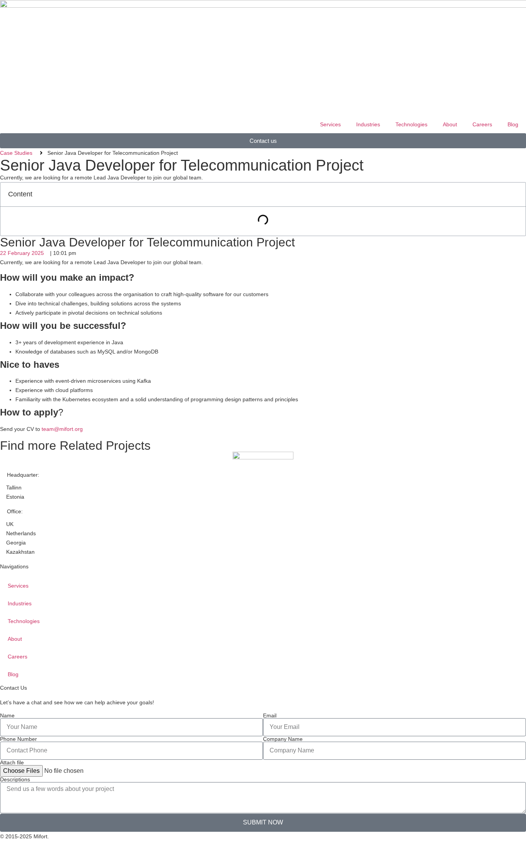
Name (7, 715)
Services (330, 124)
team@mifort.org (62, 429)
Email (269, 715)
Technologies (411, 124)
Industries (368, 124)
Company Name (283, 739)
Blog (513, 124)
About (450, 124)
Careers (482, 124)
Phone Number (18, 739)
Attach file (12, 762)
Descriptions (15, 779)
